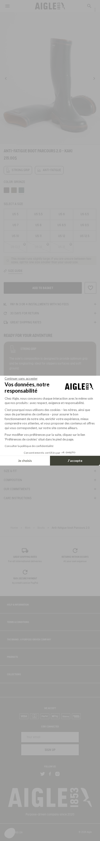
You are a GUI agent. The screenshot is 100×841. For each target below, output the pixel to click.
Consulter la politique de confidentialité (29, 446)
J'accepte (75, 461)
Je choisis (25, 461)
